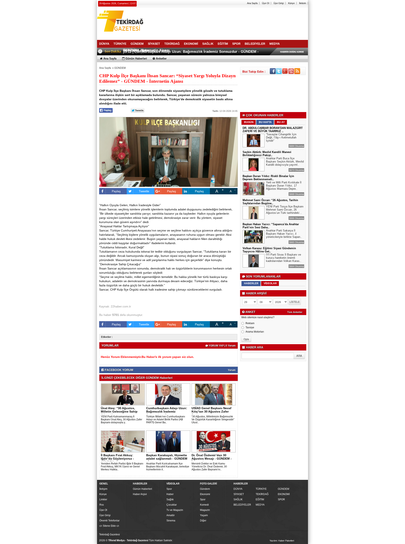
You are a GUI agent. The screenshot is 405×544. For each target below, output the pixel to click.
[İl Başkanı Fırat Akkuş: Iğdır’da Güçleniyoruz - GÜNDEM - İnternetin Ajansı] (123, 441)
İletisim (302, 3)
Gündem (205, 488)
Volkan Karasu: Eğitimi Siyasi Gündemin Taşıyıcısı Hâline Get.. (269, 250)
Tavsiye (250, 327)
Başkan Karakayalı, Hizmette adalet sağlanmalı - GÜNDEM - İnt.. (166, 458)
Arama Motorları (255, 331)
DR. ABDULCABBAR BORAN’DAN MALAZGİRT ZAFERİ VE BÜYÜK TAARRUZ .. (273, 129)
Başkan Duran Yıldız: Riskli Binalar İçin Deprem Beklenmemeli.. (268, 178)
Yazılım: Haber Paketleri (282, 540)
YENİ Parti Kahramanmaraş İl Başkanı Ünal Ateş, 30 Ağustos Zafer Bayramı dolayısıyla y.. (121, 419)
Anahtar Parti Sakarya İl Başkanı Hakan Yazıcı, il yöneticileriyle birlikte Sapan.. (284, 233)
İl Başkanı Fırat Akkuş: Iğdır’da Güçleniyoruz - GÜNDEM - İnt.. (117, 458)
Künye (291, 3)
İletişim (103, 488)
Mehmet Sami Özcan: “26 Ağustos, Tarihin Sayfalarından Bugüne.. (270, 202)
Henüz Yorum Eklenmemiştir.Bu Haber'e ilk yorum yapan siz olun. (147, 357)
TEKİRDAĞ (262, 494)
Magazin (205, 510)
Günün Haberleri (142, 488)
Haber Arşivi (140, 494)
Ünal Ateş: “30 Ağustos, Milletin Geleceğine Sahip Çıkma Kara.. (119, 411)
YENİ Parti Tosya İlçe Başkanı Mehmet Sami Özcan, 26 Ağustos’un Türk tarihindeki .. (285, 209)
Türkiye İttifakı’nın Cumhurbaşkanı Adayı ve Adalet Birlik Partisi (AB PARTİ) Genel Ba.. (165, 419)
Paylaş (116, 191)
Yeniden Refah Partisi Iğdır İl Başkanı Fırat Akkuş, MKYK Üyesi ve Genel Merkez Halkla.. (122, 466)
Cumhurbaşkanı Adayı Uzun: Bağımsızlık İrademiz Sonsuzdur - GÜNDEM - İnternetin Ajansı (191, 53)
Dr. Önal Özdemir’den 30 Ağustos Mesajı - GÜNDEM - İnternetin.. (212, 458)
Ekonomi (205, 494)
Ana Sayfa (252, 3)
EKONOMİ (284, 494)
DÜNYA (238, 488)
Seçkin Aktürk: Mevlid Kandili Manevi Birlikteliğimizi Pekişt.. (267, 153)
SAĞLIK (238, 499)
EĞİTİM (260, 499)
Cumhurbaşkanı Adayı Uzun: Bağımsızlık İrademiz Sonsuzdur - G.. (166, 411)
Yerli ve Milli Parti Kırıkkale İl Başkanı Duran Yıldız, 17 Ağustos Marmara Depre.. (283, 185)
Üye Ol (265, 3)
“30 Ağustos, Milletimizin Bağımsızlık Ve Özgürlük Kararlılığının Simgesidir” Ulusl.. (213, 419)
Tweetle (144, 191)
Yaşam (204, 515)
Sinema (170, 520)
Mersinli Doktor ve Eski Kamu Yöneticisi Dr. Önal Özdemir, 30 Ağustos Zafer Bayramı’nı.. (209, 466)
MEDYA (260, 504)
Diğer (203, 520)
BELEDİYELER (242, 504)
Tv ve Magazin (174, 510)
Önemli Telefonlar (109, 520)
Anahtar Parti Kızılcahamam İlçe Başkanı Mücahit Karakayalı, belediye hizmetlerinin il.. (167, 466)
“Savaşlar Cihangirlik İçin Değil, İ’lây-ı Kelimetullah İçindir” (281, 137)
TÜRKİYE (261, 488)
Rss (101, 504)
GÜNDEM (120, 67)
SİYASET (239, 494)
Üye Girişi (279, 3)
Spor (169, 488)
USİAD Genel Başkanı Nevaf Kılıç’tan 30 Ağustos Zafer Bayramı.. (211, 411)
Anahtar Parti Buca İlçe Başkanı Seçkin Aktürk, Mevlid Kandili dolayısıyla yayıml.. (285, 161)
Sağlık (170, 499)
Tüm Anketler (294, 312)
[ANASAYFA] (143, 21)
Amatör (170, 515)
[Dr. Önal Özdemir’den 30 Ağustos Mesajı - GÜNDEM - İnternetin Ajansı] (214, 441)
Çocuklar (171, 504)
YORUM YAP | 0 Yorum (222, 345)
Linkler (103, 499)
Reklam (250, 323)
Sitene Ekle (109, 525)
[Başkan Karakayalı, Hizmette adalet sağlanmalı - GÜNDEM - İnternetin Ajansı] (169, 441)
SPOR (281, 499)
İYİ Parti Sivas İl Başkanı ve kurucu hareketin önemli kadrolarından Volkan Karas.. (283, 258)
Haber (170, 494)
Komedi (204, 504)
